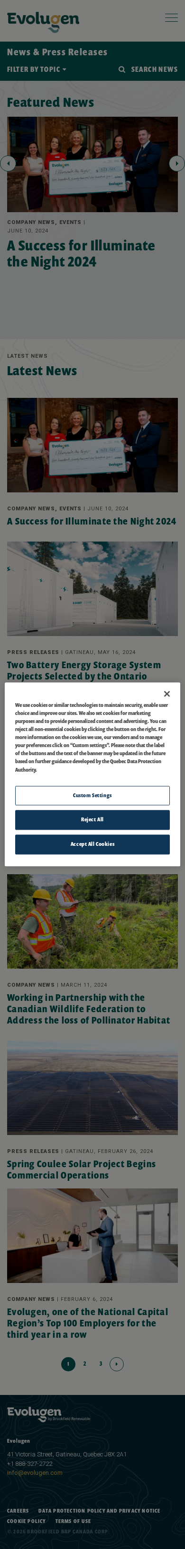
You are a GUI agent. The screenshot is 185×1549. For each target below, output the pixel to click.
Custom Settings (92, 795)
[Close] (167, 693)
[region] (93, 774)
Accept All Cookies (92, 844)
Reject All (92, 820)
